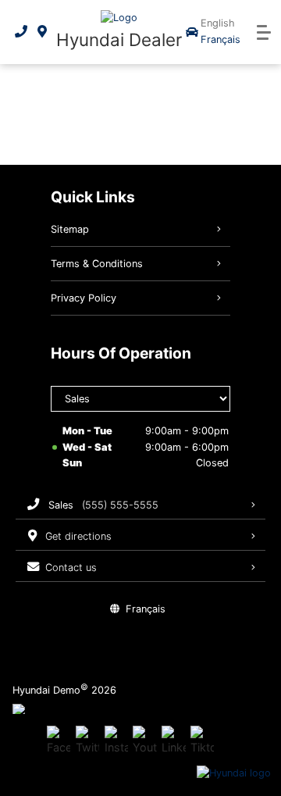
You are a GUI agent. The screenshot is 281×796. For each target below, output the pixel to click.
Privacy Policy (83, 298)
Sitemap (70, 229)
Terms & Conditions (97, 263)
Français (220, 39)
